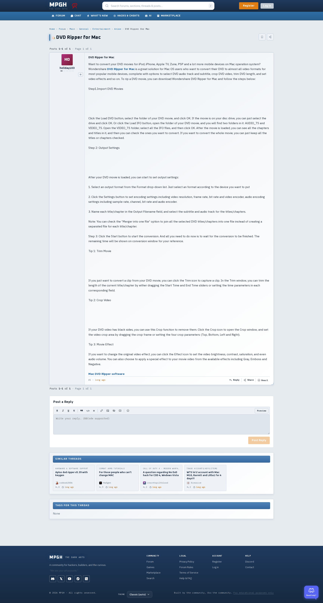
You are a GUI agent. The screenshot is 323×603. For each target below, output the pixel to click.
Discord (249, 561)
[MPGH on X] (61, 578)
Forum (62, 28)
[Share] (270, 37)
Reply (236, 380)
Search (150, 578)
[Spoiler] (114, 410)
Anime (117, 28)
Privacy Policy (186, 561)
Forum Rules (186, 567)
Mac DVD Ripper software (106, 374)
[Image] (108, 410)
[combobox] (158, 6)
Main (72, 28)
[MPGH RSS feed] (86, 578)
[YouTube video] (120, 410)
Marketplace (154, 572)
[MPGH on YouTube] (69, 578)
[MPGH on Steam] (78, 578)
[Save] (262, 37)
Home (52, 28)
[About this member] (80, 74)
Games (150, 567)
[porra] (74, 6)
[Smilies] (128, 410)
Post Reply (259, 440)
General (84, 28)
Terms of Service (188, 572)
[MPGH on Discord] (52, 578)
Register (248, 5)
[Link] (101, 410)
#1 (89, 380)
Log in (267, 6)
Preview (261, 410)
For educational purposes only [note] (253, 592)
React (264, 380)
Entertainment (101, 28)
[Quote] (81, 410)
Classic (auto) (138, 594)
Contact (249, 567)
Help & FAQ (185, 578)
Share (250, 380)
